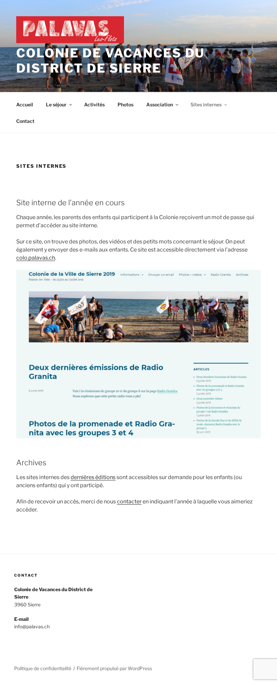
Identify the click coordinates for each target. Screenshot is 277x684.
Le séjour (56, 104)
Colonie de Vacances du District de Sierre (110, 61)
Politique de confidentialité (42, 668)
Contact (25, 121)
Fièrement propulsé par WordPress (114, 668)
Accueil (24, 104)
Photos (125, 104)
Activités (94, 104)
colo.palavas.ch (35, 258)
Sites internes (206, 104)
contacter (129, 501)
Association (159, 104)
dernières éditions (93, 477)
